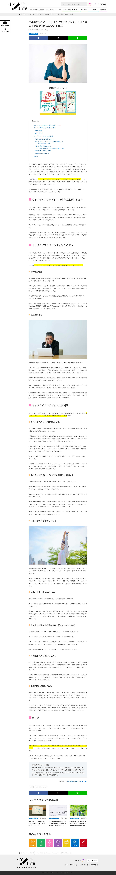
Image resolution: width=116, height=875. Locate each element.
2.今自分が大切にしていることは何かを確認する (49, 141)
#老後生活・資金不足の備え (41, 29)
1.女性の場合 (38, 131)
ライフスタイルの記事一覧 (28, 14)
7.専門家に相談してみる (42, 153)
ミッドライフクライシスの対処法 (43, 136)
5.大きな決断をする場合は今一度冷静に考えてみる (49, 148)
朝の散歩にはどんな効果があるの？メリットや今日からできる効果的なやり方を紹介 (78, 823)
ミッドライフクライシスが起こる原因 (44, 128)
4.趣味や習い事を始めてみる (43, 146)
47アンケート (93, 9)
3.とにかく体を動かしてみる (43, 143)
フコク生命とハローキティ (71, 9)
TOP (59, 9)
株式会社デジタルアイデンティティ (77, 781)
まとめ (36, 156)
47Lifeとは (84, 9)
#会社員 (31, 29)
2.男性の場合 (39, 133)
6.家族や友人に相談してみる (43, 151)
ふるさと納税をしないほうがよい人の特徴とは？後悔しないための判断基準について (57, 823)
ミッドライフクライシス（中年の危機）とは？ (47, 125)
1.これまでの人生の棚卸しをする (44, 139)
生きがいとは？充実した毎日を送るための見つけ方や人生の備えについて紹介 (37, 823)
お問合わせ (103, 9)
